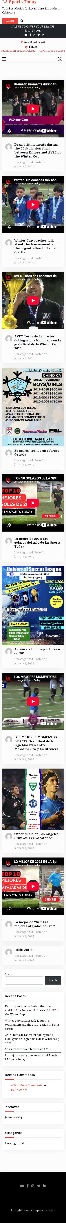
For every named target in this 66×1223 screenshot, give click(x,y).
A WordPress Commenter (27, 1085)
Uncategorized (23, 162)
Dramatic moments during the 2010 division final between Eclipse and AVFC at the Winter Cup (37, 151)
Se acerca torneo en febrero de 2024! (36, 453)
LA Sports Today (19, 2)
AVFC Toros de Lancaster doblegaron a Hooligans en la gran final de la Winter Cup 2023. (37, 343)
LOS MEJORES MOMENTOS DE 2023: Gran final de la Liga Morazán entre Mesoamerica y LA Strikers (36, 744)
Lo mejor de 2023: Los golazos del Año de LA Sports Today (37, 543)
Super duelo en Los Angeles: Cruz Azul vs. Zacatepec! (36, 837)
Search (9, 974)
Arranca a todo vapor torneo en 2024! (37, 652)
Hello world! (23, 950)
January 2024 (13, 1117)
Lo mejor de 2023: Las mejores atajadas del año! (34, 925)
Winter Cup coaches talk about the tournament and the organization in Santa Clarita (36, 247)
